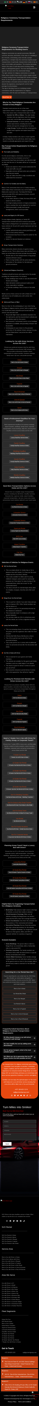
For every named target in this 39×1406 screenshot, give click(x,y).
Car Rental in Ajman (19, 1003)
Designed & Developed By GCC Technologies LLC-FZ (19, 1398)
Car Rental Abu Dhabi (19, 993)
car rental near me (23, 976)
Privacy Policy (12, 1401)
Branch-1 (5, 1358)
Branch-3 (5, 1381)
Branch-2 (5, 1371)
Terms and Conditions (24, 1401)
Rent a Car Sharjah (19, 998)
